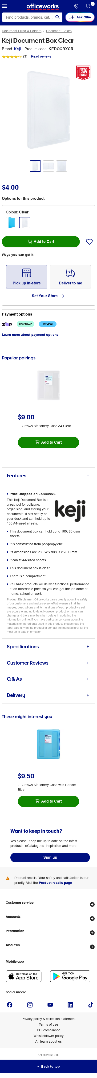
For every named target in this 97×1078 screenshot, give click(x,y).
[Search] (57, 17)
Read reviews (41, 56)
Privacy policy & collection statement (49, 1018)
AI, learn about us (48, 1041)
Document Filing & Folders (21, 31)
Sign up (50, 857)
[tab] (48, 476)
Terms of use (48, 1024)
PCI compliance (48, 1030)
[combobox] (32, 17)
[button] (4, 6)
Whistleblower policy (48, 1035)
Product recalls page (55, 883)
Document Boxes (59, 31)
